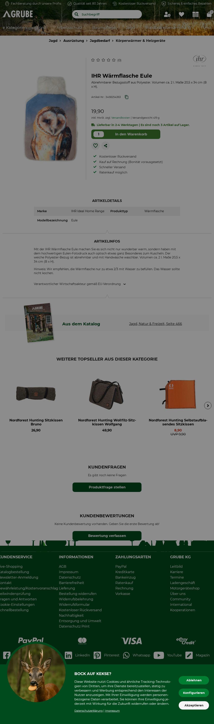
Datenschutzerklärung (88, 710)
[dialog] (107, 362)
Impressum (112, 710)
